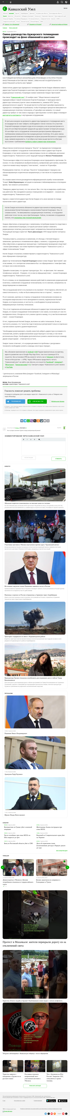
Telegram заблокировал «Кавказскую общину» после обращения (25, 1053)
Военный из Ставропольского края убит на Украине (50, 836)
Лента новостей (13, 27)
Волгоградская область (55, 13)
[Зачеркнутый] (34, 439)
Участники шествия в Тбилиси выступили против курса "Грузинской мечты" (32, 545)
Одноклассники (21, 365)
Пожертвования (38, 1100)
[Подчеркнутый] (31, 439)
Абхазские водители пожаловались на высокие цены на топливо (27, 503)
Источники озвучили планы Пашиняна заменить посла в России (27, 586)
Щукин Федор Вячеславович (15, 815)
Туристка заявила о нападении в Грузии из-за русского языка (12, 1076)
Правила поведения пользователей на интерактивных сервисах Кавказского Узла (41, 1108)
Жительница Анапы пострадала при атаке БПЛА (49, 828)
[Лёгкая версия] (10, 2)
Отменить (58, 458)
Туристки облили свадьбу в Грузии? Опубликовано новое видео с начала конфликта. (33, 1001)
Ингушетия (18, 16)
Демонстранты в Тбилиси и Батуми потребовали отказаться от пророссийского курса (18, 882)
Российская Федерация (20, 19)
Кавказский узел (17, 97)
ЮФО (41, 21)
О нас (4, 1100)
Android (30, 352)
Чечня (18, 21)
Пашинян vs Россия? (35, 24)
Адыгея (17, 13)
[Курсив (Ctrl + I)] (27, 439)
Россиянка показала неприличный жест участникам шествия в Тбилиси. (32, 1077)
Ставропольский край (9, 21)
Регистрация (28, 457)
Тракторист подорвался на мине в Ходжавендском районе (25, 636)
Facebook (49, 362)
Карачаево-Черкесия (47, 16)
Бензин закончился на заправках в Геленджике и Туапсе (48, 881)
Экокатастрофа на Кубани (59, 24)
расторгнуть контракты (12, 115)
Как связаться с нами (19, 1100)
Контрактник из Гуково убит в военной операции (18, 828)
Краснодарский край (60, 16)
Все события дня (61, 850)
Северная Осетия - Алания (48, 19)
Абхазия (5, 13)
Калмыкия (38, 16)
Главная (5, 27)
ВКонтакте (9, 365)
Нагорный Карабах (8, 19)
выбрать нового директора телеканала (40, 142)
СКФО (58, 19)
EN (6, 1)
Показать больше (35, 1085)
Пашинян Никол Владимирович (16, 733)
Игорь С (17, 428)
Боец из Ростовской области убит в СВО (18, 843)
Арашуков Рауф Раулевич (14, 774)
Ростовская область (34, 19)
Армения (32, 13)
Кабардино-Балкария (27, 16)
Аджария (11, 13)
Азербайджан (24, 13)
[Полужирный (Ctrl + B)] (23, 439)
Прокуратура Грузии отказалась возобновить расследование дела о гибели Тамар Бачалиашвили (33, 679)
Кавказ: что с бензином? (11, 24)
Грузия (5, 16)
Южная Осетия (25, 21)
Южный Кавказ (35, 21)
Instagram (58, 362)
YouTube (9, 367)
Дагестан (10, 16)
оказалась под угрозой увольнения (27, 218)
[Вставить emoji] (39, 439)
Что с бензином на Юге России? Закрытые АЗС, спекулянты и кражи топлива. (55, 1077)
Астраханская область (42, 13)
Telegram (49, 357)
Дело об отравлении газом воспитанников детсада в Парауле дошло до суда (50, 845)
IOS (36, 352)
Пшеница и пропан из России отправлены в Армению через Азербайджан (31, 595)
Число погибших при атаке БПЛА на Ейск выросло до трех (17, 836)
